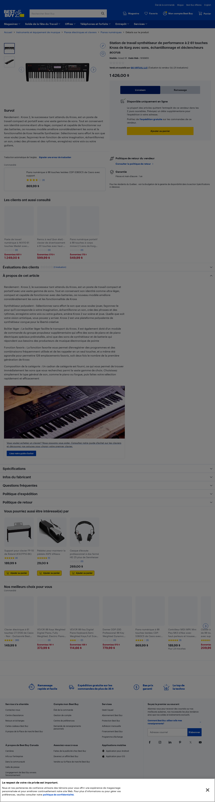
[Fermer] (207, 790)
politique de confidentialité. (58, 794)
